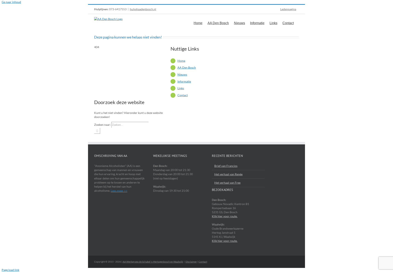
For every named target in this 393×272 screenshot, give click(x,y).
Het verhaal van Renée (228, 174)
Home (181, 60)
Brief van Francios (225, 166)
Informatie (184, 81)
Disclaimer (191, 261)
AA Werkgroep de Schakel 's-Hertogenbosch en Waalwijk (153, 261)
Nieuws (182, 74)
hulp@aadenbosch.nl (143, 9)
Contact (182, 95)
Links (180, 88)
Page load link (10, 270)
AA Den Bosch (186, 67)
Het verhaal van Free (227, 182)
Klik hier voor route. (224, 216)
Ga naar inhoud (11, 2)
